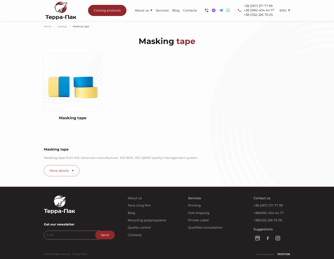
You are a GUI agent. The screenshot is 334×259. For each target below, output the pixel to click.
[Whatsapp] (228, 10)
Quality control (139, 227)
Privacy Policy (80, 254)
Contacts (190, 10)
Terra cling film (139, 205)
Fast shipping (198, 213)
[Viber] (206, 10)
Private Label (198, 220)
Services (162, 10)
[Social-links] (257, 238)
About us (142, 10)
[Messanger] (214, 10)
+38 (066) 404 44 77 (259, 10)
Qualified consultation (205, 227)
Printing (194, 205)
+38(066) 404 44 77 (268, 213)
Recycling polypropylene (147, 220)
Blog (176, 10)
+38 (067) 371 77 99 (258, 6)
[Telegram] (221, 10)
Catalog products (107, 10)
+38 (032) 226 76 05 (258, 15)
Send (105, 235)
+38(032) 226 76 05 (267, 220)
